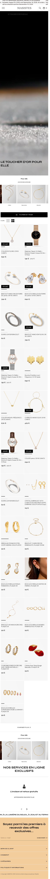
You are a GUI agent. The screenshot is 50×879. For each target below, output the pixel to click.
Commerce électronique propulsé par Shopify (27, 874)
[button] (3, 8)
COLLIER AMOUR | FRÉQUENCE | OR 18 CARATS (11, 418)
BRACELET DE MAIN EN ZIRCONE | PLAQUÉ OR (12, 625)
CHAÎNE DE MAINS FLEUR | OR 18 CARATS (35, 418)
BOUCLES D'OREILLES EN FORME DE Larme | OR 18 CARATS (35, 295)
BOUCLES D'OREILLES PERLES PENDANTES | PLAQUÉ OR (10, 585)
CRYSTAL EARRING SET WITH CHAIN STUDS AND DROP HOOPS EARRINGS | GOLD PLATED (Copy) (35, 502)
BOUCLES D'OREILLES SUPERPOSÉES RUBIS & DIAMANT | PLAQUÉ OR (12, 709)
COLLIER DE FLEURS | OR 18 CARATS (9, 252)
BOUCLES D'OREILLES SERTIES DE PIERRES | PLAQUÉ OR (35, 585)
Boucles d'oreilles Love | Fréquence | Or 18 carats (32, 376)
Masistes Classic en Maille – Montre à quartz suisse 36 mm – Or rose (35, 253)
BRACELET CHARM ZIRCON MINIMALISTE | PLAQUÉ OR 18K (34, 544)
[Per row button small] (13, 221)
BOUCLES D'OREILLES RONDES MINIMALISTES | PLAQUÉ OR (34, 625)
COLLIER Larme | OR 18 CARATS (35, 458)
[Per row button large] (8, 221)
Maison (3, 14)
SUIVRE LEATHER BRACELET (10, 334)
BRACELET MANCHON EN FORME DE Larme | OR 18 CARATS (11, 295)
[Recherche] (40, 8)
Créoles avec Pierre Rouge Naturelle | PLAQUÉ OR (33, 666)
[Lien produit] (12, 236)
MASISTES (9, 874)
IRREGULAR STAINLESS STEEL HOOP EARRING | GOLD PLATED (11, 544)
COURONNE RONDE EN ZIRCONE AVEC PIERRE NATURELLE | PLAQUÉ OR (11, 667)
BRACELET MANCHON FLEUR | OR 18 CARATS (35, 335)
